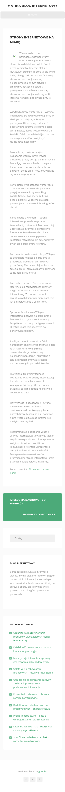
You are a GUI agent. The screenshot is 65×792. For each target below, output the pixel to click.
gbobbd (42, 771)
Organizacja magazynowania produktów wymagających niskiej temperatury (31, 636)
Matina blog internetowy (32, 6)
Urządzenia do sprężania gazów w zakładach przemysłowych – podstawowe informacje (32, 683)
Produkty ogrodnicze (38, 514)
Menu (32, 15)
